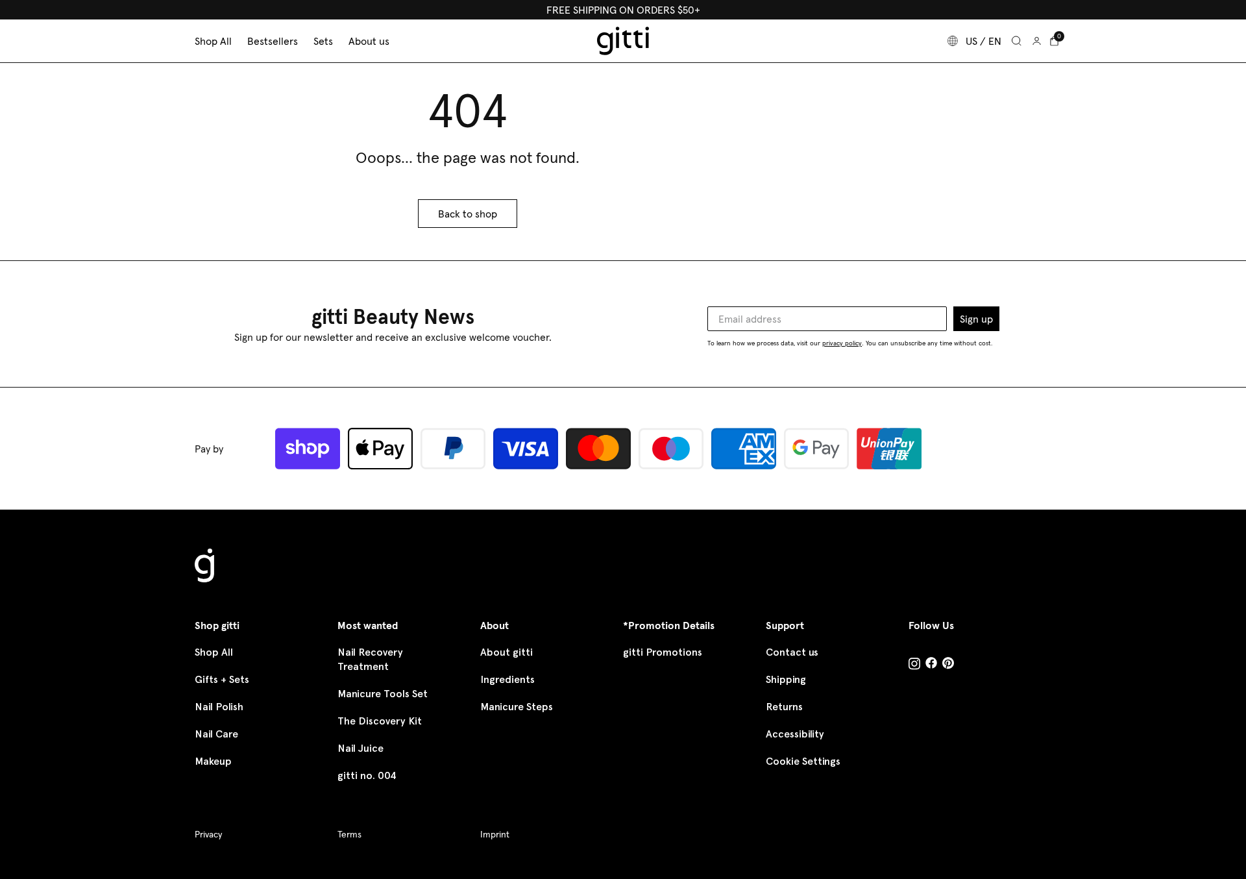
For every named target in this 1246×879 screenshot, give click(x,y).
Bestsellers (272, 40)
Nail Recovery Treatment (370, 659)
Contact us (792, 652)
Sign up (976, 318)
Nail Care (216, 734)
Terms (349, 834)
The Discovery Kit (379, 721)
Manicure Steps (516, 706)
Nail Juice (360, 748)
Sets (323, 40)
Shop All (214, 652)
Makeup (213, 761)
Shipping (786, 679)
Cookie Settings (803, 761)
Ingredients (507, 679)
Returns (784, 706)
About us (368, 40)
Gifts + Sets (222, 679)
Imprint (494, 834)
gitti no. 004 (367, 775)
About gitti (506, 652)
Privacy (208, 834)
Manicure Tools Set (382, 693)
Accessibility (795, 734)
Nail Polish (219, 706)
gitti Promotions (662, 652)
